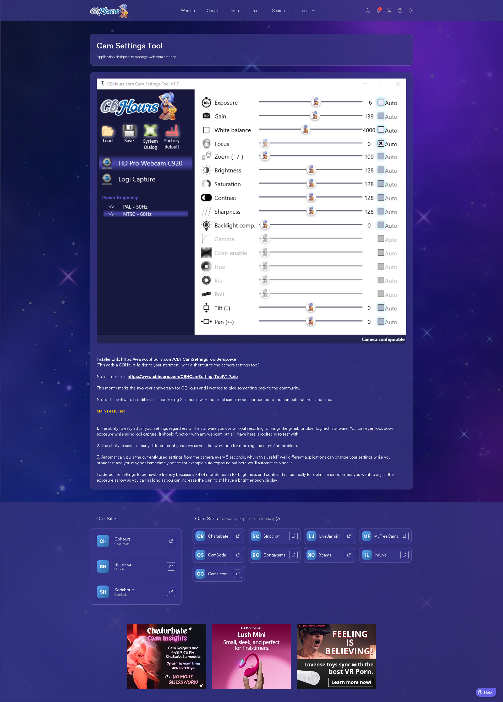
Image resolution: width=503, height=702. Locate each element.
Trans (255, 10)
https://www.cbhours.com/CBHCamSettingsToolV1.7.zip (183, 376)
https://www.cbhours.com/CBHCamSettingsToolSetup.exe (178, 359)
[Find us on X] (389, 10)
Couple (213, 10)
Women (188, 10)
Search (278, 10)
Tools (304, 10)
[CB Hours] (109, 10)
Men (235, 10)
